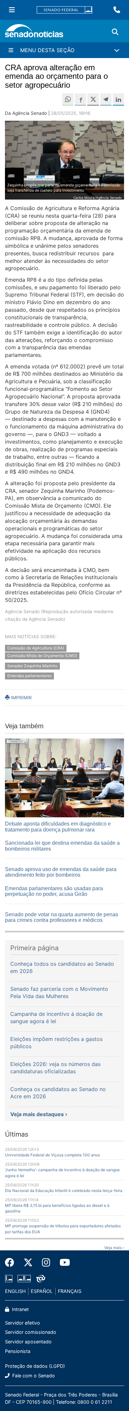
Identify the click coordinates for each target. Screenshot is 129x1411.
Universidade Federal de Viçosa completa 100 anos (52, 1154)
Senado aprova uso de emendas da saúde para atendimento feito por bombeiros (60, 872)
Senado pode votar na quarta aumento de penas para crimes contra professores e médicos (61, 917)
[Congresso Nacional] (24, 1278)
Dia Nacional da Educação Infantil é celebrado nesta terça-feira (63, 1190)
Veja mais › (114, 1247)
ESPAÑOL (42, 1291)
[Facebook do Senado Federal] (12, 1263)
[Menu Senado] (12, 10)
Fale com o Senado (33, 1375)
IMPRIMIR (21, 697)
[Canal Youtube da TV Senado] (62, 1263)
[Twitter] (28, 1263)
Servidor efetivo (22, 1323)
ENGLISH (15, 1291)
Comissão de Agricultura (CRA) (35, 647)
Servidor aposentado (28, 1341)
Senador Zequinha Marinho (32, 665)
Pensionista (17, 1351)
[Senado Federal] (64, 10)
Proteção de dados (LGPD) (35, 1366)
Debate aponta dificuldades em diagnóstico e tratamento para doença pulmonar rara (58, 826)
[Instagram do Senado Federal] (46, 1263)
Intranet (20, 1309)
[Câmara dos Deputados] (9, 1278)
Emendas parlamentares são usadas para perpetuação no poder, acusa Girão (54, 891)
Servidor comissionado (30, 1332)
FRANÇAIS (69, 1291)
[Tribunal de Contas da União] (40, 1278)
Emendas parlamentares (29, 676)
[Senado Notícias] (34, 33)
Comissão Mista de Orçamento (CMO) (42, 655)
